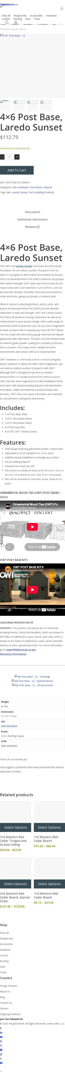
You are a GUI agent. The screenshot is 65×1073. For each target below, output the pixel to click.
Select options (15, 827)
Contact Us (6, 1002)
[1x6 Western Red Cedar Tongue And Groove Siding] (15, 816)
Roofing (4, 961)
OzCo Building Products (41, 192)
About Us (5, 991)
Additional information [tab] (32, 219)
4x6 (15, 187)
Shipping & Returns (10, 1014)
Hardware (23, 187)
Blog (2, 997)
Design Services (8, 985)
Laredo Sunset (19, 192)
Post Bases (36, 187)
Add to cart (17, 170)
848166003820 (9, 726)
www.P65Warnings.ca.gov (21, 649)
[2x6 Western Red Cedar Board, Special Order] (15, 872)
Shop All (48, 187)
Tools (3, 972)
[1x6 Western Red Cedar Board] (49, 816)
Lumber (4, 955)
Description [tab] (32, 212)
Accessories (6, 944)
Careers (4, 1008)
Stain (2, 966)
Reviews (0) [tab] (32, 227)
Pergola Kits (6, 938)
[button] (32, 1071)
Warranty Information (13, 654)
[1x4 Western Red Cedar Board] (49, 872)
